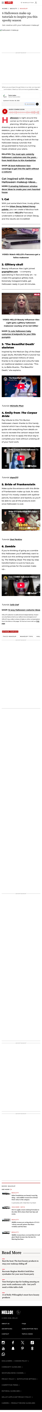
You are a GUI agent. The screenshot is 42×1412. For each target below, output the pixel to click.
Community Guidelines (11, 1367)
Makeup (24, 8)
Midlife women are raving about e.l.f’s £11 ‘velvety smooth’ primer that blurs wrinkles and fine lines (25, 1224)
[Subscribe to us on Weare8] (35, 1348)
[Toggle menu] (3, 3)
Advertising (7, 1329)
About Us (5, 1323)
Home (5, 8)
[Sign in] (36, 3)
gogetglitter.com (10, 272)
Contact (5, 1334)
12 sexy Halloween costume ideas (24, 610)
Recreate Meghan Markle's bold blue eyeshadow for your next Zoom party (18, 1272)
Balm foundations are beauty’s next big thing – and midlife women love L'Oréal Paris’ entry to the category (25, 1197)
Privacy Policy (8, 1379)
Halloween (14, 118)
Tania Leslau (12, 95)
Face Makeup (9, 636)
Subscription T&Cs (30, 1329)
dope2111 (14, 477)
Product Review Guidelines (23, 1403)
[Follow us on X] (26, 1342)
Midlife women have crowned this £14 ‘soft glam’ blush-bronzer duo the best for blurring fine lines (26, 1237)
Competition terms (10, 1385)
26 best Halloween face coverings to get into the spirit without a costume (20, 169)
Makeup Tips (26, 636)
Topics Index (27, 1334)
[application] (21, 238)
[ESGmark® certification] (17, 1312)
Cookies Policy (20, 1361)
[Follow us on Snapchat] (16, 1348)
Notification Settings (26, 1379)
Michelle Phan (16, 406)
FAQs (24, 1323)
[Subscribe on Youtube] (6, 1348)
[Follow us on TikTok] (35, 1342)
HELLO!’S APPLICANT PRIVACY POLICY (16, 1397)
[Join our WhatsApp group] (6, 1354)
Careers (5, 1403)
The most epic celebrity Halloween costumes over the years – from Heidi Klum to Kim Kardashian (19, 157)
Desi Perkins (16, 539)
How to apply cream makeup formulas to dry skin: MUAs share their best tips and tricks (25, 1212)
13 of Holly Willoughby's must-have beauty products (20, 1296)
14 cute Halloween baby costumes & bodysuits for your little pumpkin (19, 334)
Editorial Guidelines (11, 1391)
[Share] (37, 104)
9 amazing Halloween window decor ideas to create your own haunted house (21, 189)
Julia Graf (14, 605)
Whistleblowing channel (13, 1373)
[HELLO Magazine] (9, 2)
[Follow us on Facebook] (16, 1342)
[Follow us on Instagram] (6, 1342)
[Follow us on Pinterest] (26, 1348)
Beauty (13, 8)
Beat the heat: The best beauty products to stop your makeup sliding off (20, 1262)
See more (6, 1189)
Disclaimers (7, 1361)
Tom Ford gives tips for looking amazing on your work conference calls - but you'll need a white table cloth (20, 1284)
